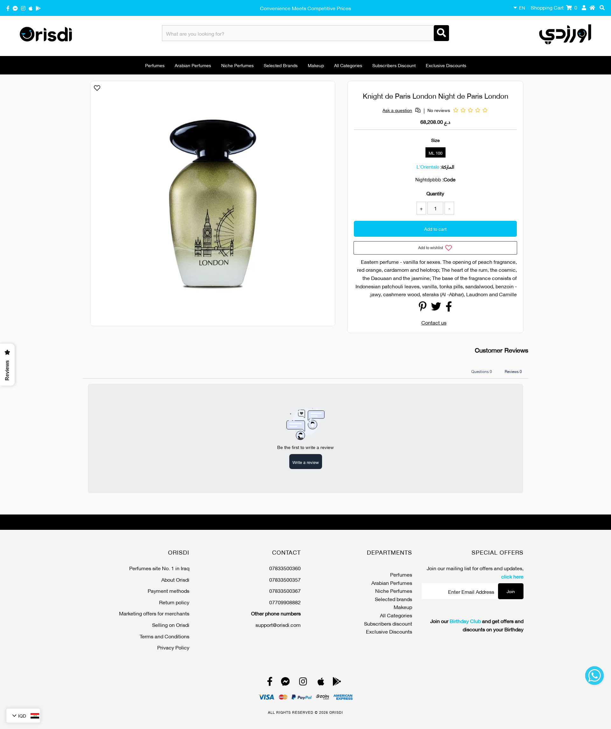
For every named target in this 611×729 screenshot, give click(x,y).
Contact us (433, 322)
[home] (592, 7)
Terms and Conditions (164, 636)
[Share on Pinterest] (422, 307)
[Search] (441, 33)
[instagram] (23, 7)
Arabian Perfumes (193, 65)
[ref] (15, 7)
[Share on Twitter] (436, 307)
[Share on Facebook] (449, 307)
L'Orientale (428, 166)
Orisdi (336, 712)
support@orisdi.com (278, 624)
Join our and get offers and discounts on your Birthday (476, 625)
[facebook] (8, 7)
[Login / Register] (584, 7)
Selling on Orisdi (170, 624)
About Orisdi (175, 579)
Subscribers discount (394, 65)
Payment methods (168, 590)
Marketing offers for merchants (154, 613)
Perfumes (155, 65)
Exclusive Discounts (446, 65)
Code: (448, 179)
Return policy (174, 601)
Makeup (316, 65)
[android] (38, 7)
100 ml (435, 153)
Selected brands (281, 65)
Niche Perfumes (237, 65)
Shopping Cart (554, 7)
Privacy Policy (173, 647)
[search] (602, 7)
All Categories (348, 65)
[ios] (30, 7)
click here (512, 576)
